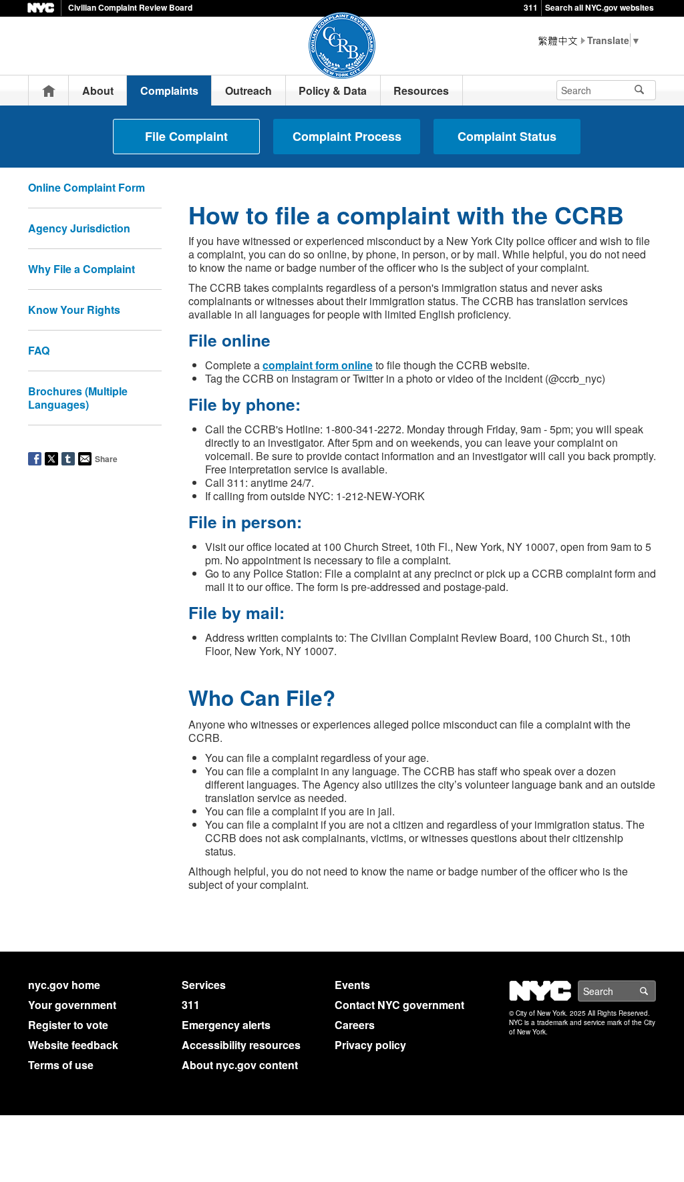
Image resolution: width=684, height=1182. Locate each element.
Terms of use (61, 1064)
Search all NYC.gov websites (599, 7)
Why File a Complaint (81, 268)
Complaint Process (347, 136)
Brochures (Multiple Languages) (78, 397)
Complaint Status (507, 136)
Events (352, 984)
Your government (72, 1004)
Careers (355, 1024)
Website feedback (73, 1044)
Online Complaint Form (86, 187)
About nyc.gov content (240, 1064)
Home (48, 90)
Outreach (248, 90)
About (98, 90)
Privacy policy (370, 1044)
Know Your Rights (74, 309)
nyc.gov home (64, 984)
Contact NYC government (399, 1004)
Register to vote (68, 1024)
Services (204, 984)
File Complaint (186, 136)
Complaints (169, 90)
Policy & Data (333, 90)
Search (655, 991)
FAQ (38, 350)
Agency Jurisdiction (79, 228)
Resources (421, 90)
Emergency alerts (226, 1024)
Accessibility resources (241, 1044)
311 (531, 7)
